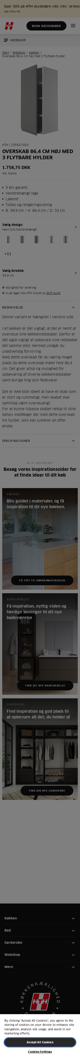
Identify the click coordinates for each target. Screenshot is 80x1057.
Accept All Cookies (40, 1042)
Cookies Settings (40, 1051)
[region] (40, 1035)
